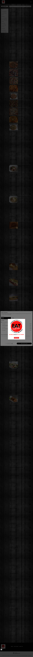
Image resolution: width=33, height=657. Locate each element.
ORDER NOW (16, 337)
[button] (1, 649)
